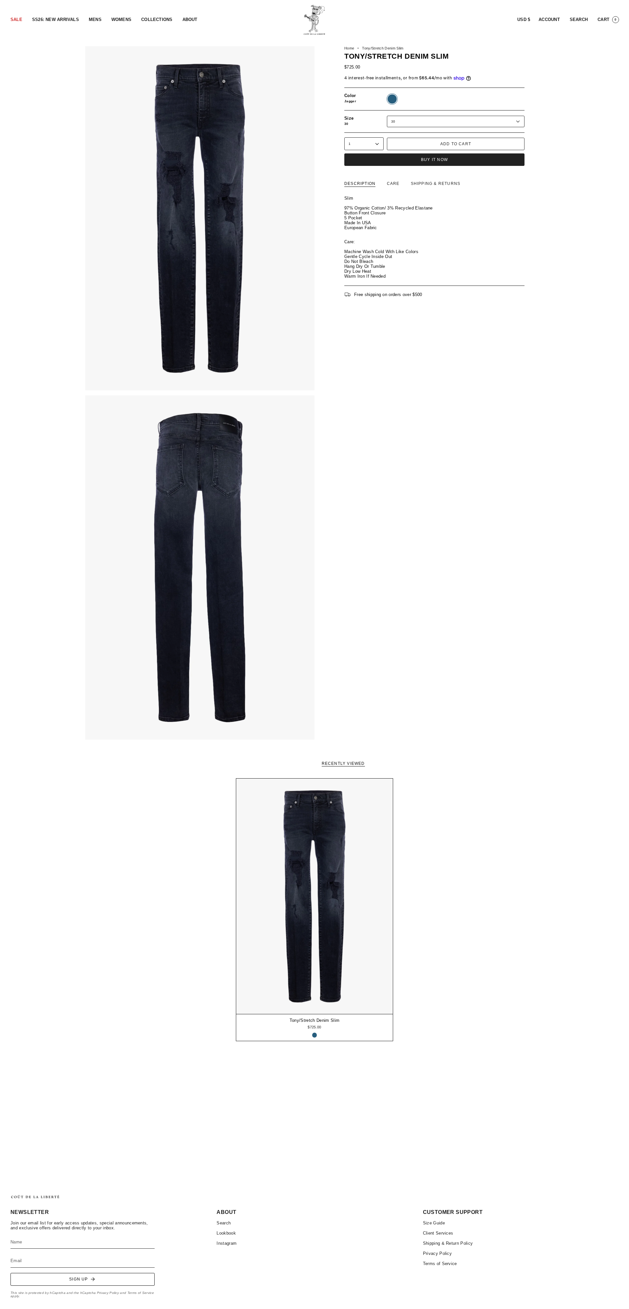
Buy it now (434, 159)
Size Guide (434, 1222)
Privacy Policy (108, 1293)
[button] (16, 20)
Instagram (227, 1243)
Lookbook (226, 1233)
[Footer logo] (35, 1197)
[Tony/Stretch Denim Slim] (314, 896)
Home (349, 48)
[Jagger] (314, 1035)
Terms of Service (140, 1293)
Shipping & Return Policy (448, 1243)
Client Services (438, 1233)
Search (224, 1222)
